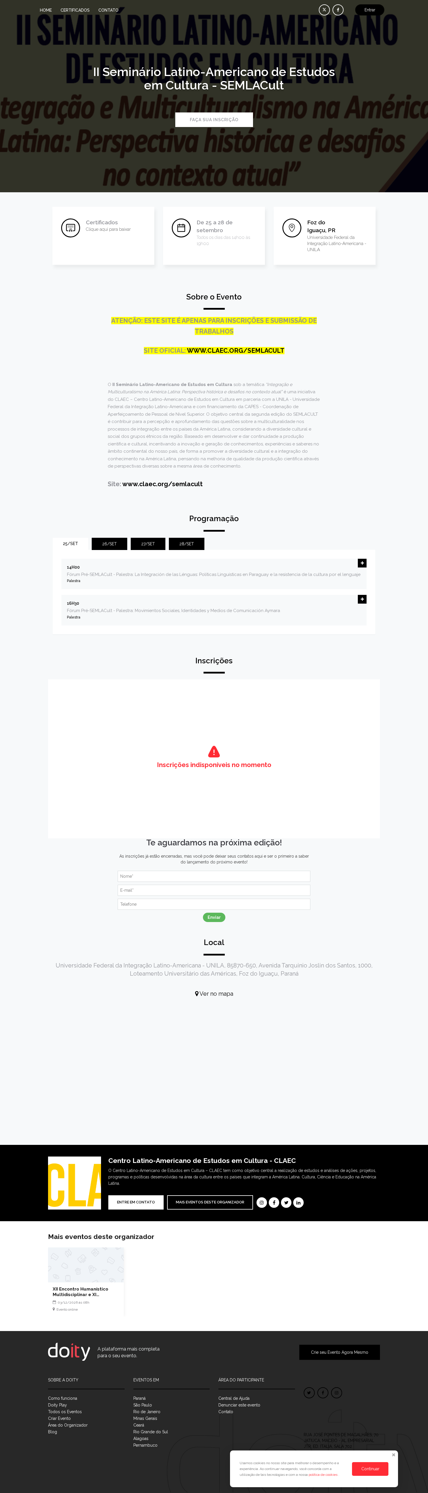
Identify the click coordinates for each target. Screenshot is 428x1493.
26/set (109, 544)
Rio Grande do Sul (150, 1431)
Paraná (139, 1398)
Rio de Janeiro (146, 1411)
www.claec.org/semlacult (162, 484)
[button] (362, 563)
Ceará (138, 1425)
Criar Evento (59, 1418)
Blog (52, 1431)
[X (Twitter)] (324, 10)
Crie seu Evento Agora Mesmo (339, 1352)
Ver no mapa (215, 993)
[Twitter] (286, 1202)
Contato (108, 10)
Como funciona (62, 1398)
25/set (70, 543)
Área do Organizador (68, 1425)
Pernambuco (145, 1445)
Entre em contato (136, 1202)
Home (46, 10)
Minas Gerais (145, 1418)
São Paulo (142, 1405)
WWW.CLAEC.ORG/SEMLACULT (235, 350)
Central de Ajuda (234, 1398)
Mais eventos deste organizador (210, 1202)
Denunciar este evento (239, 1405)
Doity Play (57, 1405)
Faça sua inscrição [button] (214, 119)
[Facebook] (274, 1202)
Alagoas (140, 1438)
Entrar (370, 10)
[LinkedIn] (298, 1202)
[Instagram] (262, 1202)
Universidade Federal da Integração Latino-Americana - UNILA (336, 244)
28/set (186, 544)
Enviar (214, 917)
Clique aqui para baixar (108, 229)
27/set (148, 544)
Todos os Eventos (65, 1411)
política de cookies (323, 1475)
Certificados (75, 10)
